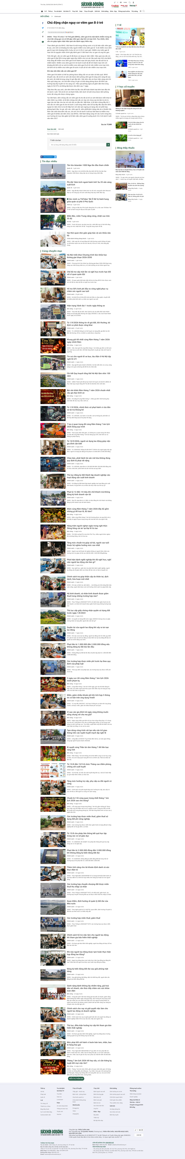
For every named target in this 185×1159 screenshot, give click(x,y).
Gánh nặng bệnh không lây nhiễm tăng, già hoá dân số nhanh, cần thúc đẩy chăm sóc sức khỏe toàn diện (88, 988)
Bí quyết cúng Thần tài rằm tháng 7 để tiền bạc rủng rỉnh (88, 748)
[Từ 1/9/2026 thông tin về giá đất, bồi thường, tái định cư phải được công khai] (53, 328)
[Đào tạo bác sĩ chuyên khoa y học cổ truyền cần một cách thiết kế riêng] (130, 159)
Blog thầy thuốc (126, 148)
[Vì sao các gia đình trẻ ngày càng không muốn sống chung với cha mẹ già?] (53, 718)
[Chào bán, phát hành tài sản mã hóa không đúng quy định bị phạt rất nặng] (53, 464)
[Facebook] (117, 2)
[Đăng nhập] (133, 2)
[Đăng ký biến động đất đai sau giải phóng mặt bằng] (53, 975)
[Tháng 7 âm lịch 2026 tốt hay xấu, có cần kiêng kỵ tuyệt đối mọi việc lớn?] (53, 1066)
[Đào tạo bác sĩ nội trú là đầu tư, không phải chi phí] (121, 197)
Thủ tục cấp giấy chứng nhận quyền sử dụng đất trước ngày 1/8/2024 (88, 611)
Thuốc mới (60, 1111)
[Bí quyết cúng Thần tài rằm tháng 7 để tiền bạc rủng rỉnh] (53, 753)
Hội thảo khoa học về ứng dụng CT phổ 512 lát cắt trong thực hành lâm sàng (136, 62)
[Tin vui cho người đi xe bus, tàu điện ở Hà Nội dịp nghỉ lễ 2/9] (53, 362)
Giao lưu (59, 1097)
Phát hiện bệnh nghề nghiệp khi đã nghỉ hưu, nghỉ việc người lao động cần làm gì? (89, 560)
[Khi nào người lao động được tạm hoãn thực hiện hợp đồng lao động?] (53, 958)
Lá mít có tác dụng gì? (134, 135)
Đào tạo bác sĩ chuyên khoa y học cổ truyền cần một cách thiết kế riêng (130, 170)
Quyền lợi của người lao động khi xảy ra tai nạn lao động (88, 628)
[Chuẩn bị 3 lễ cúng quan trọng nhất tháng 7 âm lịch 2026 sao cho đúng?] (53, 804)
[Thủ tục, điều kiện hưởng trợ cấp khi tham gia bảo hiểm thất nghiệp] (53, 1031)
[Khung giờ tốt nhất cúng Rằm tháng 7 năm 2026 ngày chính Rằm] (53, 345)
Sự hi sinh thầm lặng (46, 1112)
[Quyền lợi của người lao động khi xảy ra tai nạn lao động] (53, 633)
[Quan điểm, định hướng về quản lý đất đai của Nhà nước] (53, 907)
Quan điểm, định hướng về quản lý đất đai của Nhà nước (87, 902)
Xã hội (42, 1091)
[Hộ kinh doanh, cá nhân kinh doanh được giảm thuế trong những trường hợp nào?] (53, 599)
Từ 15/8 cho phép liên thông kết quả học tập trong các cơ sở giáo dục (87, 834)
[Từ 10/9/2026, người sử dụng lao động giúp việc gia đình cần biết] (53, 447)
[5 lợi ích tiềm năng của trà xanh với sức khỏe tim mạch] (121, 125)
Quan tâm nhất (51, 129)
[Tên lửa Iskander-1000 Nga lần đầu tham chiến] (53, 171)
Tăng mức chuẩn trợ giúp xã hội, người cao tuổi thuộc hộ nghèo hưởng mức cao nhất (88, 544)
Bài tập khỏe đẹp (98, 1120)
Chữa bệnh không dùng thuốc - (77, 238)
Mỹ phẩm (96, 1115)
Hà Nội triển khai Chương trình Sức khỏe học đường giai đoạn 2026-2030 (87, 256)
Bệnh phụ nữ (97, 1097)
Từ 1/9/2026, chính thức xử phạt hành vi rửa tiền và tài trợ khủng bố (88, 408)
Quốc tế (42, 1097)
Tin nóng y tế (44, 1103)
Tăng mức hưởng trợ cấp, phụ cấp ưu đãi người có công (89, 782)
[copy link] (43, 32)
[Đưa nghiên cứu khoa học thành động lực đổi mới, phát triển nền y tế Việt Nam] (121, 74)
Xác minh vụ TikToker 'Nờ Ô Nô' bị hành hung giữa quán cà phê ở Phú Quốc (88, 200)
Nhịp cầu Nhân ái (135, 1100)
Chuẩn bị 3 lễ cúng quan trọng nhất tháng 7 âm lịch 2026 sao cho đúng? (88, 799)
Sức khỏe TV (66, 11)
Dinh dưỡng (104, 11)
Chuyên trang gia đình (136, 1105)
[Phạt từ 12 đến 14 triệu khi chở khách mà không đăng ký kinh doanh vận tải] (53, 498)
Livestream (60, 1099)
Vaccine (59, 1114)
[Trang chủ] (42, 11)
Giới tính (97, 11)
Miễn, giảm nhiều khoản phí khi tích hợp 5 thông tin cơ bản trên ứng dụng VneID (88, 696)
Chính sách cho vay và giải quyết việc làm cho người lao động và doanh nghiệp (87, 1009)
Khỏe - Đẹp (113, 11)
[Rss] (142, 1130)
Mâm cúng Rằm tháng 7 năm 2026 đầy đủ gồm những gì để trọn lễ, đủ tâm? (88, 510)
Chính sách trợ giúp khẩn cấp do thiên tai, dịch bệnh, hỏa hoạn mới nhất (87, 577)
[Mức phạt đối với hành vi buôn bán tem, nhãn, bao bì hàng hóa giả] (53, 1048)
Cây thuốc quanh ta (78, 1097)
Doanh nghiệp (134, 1097)
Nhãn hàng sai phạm (135, 1094)
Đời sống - (70, 308)
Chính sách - (71, 260)
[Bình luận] (43, 42)
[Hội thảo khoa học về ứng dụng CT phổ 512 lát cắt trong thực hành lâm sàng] (121, 63)
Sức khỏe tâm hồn (99, 1105)
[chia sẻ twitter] (43, 28)
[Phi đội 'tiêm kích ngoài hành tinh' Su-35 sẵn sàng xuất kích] (53, 188)
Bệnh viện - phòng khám (79, 1094)
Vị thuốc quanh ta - (121, 113)
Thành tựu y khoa (45, 1106)
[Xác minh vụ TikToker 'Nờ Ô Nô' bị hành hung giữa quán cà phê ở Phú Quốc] (53, 205)
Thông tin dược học (62, 1108)
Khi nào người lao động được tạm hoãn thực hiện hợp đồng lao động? (89, 953)
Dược (80, 11)
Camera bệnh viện (45, 1115)
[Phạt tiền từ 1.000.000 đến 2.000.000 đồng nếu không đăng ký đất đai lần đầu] (53, 650)
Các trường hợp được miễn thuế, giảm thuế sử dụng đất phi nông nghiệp (87, 817)
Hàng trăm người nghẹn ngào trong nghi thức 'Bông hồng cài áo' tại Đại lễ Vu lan (87, 527)
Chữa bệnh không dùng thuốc (79, 1101)
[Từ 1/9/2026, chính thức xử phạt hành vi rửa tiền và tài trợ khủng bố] (53, 413)
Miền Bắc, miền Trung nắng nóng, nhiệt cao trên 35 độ (88, 217)
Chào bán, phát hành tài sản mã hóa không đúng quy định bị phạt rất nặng (88, 459)
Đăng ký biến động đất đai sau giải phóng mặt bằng (87, 970)
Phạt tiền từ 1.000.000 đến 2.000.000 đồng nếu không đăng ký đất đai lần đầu (88, 645)
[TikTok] (115, 2)
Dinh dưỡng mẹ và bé (116, 1091)
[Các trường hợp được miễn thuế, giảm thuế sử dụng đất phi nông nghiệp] (53, 822)
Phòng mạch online (124, 11)
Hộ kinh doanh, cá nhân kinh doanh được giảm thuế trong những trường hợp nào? (87, 594)
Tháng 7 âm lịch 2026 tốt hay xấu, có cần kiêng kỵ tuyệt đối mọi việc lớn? (89, 1061)
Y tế (45, 11)
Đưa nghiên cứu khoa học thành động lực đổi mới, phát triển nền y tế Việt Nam (135, 74)
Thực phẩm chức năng (116, 1103)
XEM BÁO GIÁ (110, 1143)
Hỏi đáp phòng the (115, 1109)
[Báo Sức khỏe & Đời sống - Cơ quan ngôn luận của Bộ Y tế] (92, 4)
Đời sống (45, 16)
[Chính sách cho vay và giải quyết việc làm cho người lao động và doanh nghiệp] (53, 1014)
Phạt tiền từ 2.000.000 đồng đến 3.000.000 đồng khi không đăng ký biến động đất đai (89, 851)
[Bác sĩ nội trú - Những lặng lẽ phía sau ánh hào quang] (121, 186)
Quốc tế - (70, 168)
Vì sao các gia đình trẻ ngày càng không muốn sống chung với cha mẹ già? (87, 713)
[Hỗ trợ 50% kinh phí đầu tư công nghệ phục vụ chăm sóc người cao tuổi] (53, 294)
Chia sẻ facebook (48, 156)
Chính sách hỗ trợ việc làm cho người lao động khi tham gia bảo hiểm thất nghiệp (88, 936)
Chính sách (57, 16)
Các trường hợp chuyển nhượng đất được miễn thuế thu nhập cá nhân (88, 885)
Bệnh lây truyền (114, 1115)
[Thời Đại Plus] (133, 6)
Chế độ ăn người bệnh (116, 1097)
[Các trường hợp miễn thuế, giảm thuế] (53, 924)
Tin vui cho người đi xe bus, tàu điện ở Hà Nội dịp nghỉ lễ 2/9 (89, 357)
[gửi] (108, 144)
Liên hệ (139, 1135)
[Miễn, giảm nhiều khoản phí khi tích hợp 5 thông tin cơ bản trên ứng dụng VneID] (53, 701)
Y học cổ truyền (88, 11)
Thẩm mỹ (96, 1117)
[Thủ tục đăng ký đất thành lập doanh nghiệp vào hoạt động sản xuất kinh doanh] (53, 481)
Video (74, 1111)
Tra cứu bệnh (58, 11)
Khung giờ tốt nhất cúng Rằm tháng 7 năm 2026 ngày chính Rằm (88, 340)
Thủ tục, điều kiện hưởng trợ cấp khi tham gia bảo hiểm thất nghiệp (89, 1026)
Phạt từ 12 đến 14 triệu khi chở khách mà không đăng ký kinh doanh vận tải (88, 493)
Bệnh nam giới (98, 1100)
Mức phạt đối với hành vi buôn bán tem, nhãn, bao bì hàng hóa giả (89, 1043)
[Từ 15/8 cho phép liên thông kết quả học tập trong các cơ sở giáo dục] (53, 839)
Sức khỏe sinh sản (115, 1112)
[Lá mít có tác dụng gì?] (121, 137)
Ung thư (96, 1108)
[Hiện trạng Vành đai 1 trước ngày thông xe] (53, 311)
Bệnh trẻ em (97, 1103)
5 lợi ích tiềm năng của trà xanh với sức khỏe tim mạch (136, 124)
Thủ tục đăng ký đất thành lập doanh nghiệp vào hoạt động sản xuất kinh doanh (88, 476)
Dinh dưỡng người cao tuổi (117, 1094)
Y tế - (117, 51)
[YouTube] (121, 2)
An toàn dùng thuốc (62, 1106)
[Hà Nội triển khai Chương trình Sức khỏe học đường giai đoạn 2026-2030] (53, 261)
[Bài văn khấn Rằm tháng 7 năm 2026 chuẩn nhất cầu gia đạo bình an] (53, 396)
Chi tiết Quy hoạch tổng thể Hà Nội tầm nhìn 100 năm (88, 374)
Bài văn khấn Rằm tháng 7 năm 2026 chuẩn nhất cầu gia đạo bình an (88, 391)
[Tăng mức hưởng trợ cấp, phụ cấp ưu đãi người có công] (53, 787)
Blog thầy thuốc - (121, 174)
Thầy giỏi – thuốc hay (79, 1091)
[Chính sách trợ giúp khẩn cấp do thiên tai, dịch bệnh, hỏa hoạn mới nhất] (53, 582)
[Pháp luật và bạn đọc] (124, 6)
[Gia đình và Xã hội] (115, 6)
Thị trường (134, 11)
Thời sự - (70, 204)
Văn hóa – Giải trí (135, 1102)
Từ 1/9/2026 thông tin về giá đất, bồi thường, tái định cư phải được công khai (88, 323)
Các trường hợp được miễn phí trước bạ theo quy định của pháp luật (89, 662)
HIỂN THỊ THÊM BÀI (76, 1079)
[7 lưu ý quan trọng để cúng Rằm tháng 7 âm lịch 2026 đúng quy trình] (53, 430)
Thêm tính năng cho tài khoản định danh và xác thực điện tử (88, 868)
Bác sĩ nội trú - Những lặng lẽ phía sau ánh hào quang (136, 184)
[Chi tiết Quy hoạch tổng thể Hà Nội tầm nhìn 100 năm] (53, 379)
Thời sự (50, 11)
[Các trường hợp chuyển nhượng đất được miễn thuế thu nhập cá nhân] (53, 890)
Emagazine (76, 1108)
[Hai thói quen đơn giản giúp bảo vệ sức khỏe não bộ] (53, 239)
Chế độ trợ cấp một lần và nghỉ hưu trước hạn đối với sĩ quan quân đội (89, 273)
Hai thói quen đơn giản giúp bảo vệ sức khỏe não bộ (89, 234)
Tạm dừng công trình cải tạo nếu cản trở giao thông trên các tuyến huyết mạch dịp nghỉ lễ (87, 731)
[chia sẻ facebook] (43, 23)
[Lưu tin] (43, 36)
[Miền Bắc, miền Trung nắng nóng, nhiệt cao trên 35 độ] (53, 222)
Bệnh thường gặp (98, 1094)
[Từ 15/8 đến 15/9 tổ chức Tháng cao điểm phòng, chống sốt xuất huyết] (53, 770)
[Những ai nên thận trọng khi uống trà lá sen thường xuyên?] (130, 98)
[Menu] (140, 11)
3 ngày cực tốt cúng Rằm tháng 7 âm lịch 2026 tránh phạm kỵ (88, 679)
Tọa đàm (59, 1094)
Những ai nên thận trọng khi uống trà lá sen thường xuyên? (129, 109)
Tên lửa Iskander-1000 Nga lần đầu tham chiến (88, 165)
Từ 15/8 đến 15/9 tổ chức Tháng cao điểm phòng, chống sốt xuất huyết (89, 765)
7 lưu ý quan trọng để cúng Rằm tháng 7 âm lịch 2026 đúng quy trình (88, 425)
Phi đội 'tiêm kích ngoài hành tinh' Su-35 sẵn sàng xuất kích (89, 183)
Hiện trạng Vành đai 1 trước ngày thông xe (86, 305)
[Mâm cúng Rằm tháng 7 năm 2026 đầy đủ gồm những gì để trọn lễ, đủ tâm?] (53, 515)
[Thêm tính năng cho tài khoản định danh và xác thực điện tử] (53, 873)
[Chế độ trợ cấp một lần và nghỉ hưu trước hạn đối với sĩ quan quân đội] (53, 278)
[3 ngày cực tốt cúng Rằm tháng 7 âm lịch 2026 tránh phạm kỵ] (53, 684)
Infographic (76, 1114)
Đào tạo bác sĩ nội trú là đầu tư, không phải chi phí (136, 195)
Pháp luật (43, 1094)
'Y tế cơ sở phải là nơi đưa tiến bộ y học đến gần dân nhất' (130, 48)
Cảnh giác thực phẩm (116, 1100)
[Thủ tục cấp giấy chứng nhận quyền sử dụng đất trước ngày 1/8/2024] (53, 616)
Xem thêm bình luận (53, 134)
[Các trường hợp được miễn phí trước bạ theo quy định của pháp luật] (53, 667)
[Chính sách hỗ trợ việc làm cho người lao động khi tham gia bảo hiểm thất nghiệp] (53, 941)
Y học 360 (75, 11)
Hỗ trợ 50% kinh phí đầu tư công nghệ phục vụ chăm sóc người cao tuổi (87, 290)
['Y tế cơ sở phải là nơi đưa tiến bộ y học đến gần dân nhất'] (130, 36)
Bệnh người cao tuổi (99, 1091)
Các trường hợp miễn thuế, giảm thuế (83, 918)
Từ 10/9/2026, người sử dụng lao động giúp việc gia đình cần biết (88, 442)
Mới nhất (61, 129)
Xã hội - (69, 221)
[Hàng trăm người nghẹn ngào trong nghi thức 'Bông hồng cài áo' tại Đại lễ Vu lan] (53, 532)
